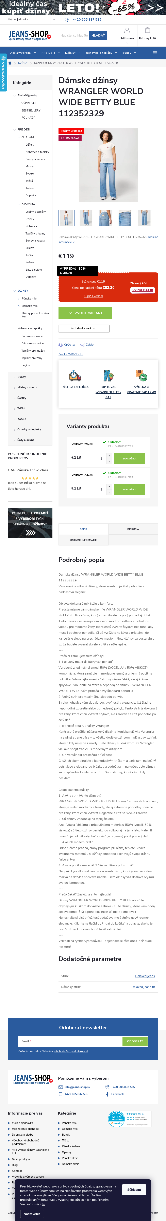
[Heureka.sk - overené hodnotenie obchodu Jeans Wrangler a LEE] (130, 1119)
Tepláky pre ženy (31, 358)
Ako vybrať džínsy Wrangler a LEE (30, 1151)
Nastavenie (32, 1214)
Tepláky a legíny (35, 233)
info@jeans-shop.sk (77, 1087)
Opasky (66, 1152)
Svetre (30, 173)
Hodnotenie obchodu (25, 1129)
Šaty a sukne (34, 270)
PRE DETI (23, 129)
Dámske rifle (29, 306)
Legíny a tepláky (36, 212)
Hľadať (98, 35)
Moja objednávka (18, 19)
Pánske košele (71, 1146)
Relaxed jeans (145, 976)
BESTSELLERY (30, 110)
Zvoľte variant (88, 313)
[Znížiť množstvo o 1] (109, 461)
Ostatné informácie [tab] (83, 540)
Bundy (21, 377)
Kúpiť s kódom (93, 296)
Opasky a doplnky (29, 429)
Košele (30, 188)
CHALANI (27, 137)
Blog (15, 1165)
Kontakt (17, 1171)
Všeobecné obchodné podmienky (25, 1142)
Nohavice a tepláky (37, 152)
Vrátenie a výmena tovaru (28, 1177)
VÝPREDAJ (28, 103)
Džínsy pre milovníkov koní (35, 314)
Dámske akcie (70, 1164)
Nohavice (31, 226)
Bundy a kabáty (35, 159)
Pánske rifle (29, 299)
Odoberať (135, 1041)
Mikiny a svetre (27, 387)
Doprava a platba (22, 1135)
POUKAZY (28, 118)
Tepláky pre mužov (33, 351)
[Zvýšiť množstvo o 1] (109, 456)
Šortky (21, 398)
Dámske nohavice (32, 343)
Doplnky (31, 195)
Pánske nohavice (32, 336)
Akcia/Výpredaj (27, 95)
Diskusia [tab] (133, 529)
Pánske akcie (70, 1158)
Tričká (29, 181)
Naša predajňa (21, 1159)
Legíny (25, 365)
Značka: (71, 354)
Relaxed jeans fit (143, 987)
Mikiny (30, 166)
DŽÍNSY (23, 291)
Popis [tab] (83, 529)
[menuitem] (23, 53)
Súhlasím (134, 1189)
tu (43, 1204)
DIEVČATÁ (28, 204)
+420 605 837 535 (123, 1087)
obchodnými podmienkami (71, 1051)
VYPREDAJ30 (142, 290)
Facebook (117, 1094)
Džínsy (30, 145)
